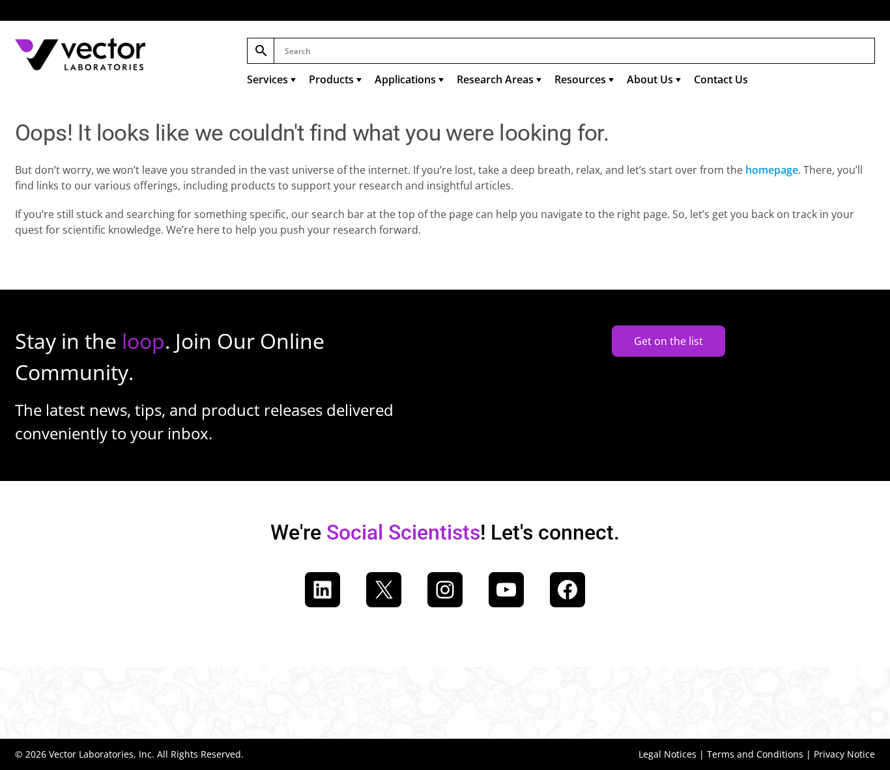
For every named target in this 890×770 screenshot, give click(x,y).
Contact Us (721, 79)
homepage (771, 170)
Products (331, 79)
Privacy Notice (844, 754)
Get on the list (668, 341)
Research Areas (495, 79)
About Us (650, 79)
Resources (580, 79)
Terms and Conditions (755, 754)
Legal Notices (667, 754)
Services (267, 79)
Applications (405, 79)
